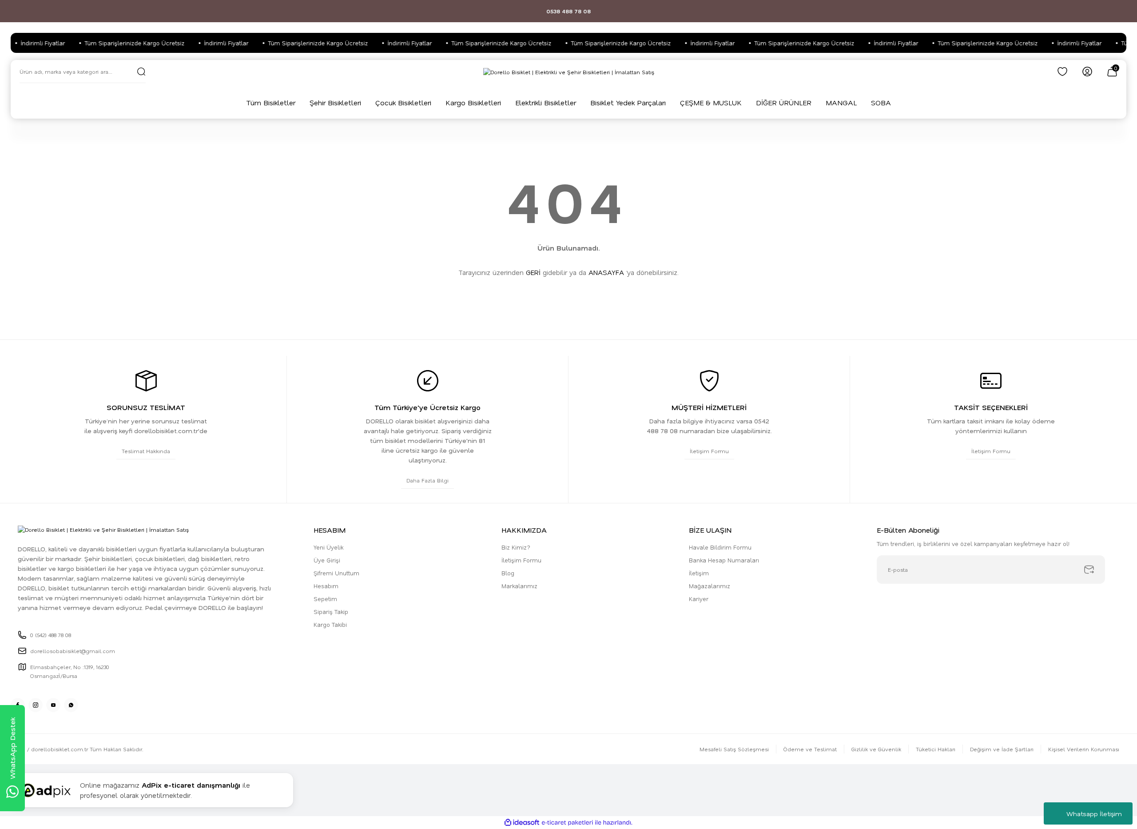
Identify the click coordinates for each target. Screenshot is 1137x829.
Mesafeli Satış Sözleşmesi (734, 749)
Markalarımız (519, 586)
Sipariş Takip (331, 611)
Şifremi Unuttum (336, 573)
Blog (507, 573)
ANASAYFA (606, 272)
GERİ (533, 272)
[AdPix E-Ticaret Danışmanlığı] (46, 790)
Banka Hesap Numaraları (724, 560)
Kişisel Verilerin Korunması (1083, 749)
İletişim (699, 573)
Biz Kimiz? (515, 547)
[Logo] (568, 71)
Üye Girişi (327, 560)
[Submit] (1089, 569)
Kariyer (698, 598)
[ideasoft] (522, 822)
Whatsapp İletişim (1094, 813)
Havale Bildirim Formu (720, 547)
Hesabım (326, 586)
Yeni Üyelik (328, 547)
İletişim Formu (521, 560)
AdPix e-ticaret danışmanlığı (191, 785)
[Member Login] (1087, 71)
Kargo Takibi (330, 624)
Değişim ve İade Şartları (1002, 749)
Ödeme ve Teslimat (810, 749)
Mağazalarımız (709, 586)
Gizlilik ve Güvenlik (876, 749)
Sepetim (325, 598)
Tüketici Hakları (935, 749)
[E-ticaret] (567, 823)
